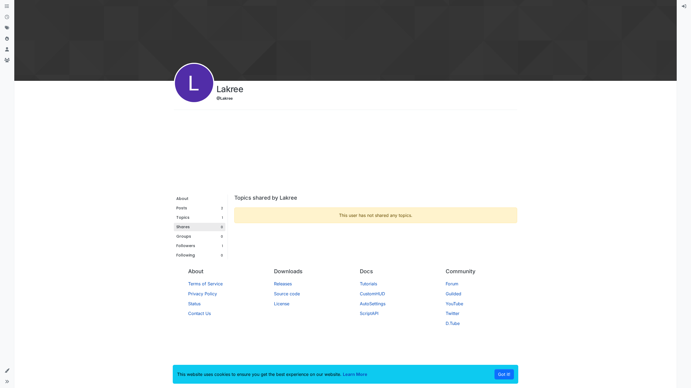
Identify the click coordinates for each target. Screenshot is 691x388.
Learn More (355, 374)
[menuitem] (684, 6)
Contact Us (199, 313)
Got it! (504, 374)
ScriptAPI (369, 313)
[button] (7, 370)
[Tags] (7, 28)
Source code (287, 293)
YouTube (454, 303)
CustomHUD (372, 293)
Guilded (453, 293)
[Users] (7, 49)
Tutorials (368, 283)
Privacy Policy (202, 293)
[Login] (684, 6)
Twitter (452, 313)
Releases (283, 283)
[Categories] (7, 6)
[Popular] (7, 38)
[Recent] (7, 17)
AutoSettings (372, 303)
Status (194, 303)
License (281, 303)
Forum (452, 283)
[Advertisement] (345, 154)
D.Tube (453, 323)
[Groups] (7, 60)
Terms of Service (205, 283)
